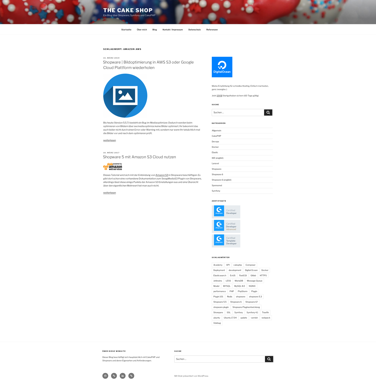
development (235, 270)
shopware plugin (221, 307)
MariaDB (239, 280)
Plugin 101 (218, 296)
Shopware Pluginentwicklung (246, 307)
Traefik (265, 312)
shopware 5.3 (255, 296)
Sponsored (217, 185)
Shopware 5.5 (219, 302)
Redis (229, 296)
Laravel (215, 163)
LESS (228, 280)
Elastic (215, 152)
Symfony (216, 191)
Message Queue (254, 280)
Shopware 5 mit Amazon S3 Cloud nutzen (139, 157)
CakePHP (216, 136)
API (228, 265)
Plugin (254, 291)
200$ (219, 95)
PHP (232, 291)
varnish (254, 317)
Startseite (126, 29)
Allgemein (216, 130)
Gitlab (253, 275)
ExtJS (232, 275)
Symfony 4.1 (252, 312)
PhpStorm (242, 291)
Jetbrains (217, 280)
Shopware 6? (251, 302)
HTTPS (263, 275)
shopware (240, 296)
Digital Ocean (251, 270)
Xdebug (217, 323)
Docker (215, 147)
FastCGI (243, 275)
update (243, 317)
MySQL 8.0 (239, 286)
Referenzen (212, 29)
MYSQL (226, 286)
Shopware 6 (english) (221, 180)
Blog (154, 29)
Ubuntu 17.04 (230, 317)
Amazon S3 (162, 175)
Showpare (218, 312)
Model (216, 286)
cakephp (238, 265)
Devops (215, 141)
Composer (250, 265)
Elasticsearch (219, 275)
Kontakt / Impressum (173, 29)
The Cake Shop (128, 10)
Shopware (216, 169)
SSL (229, 312)
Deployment (219, 270)
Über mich (142, 29)
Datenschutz (194, 29)
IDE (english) (217, 158)
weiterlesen (109, 140)
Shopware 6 (217, 174)
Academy (217, 265)
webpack (266, 317)
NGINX (252, 286)
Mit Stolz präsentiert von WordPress (191, 376)
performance (219, 291)
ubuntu (216, 317)
